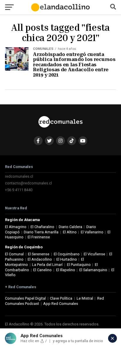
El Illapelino (65, 270)
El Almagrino (15, 227)
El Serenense (38, 254)
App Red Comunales (60, 303)
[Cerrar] (112, 338)
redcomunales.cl (19, 176)
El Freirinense (39, 237)
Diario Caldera (70, 227)
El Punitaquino (79, 264)
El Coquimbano (67, 254)
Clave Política (61, 298)
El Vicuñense (94, 254)
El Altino (70, 232)
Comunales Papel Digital (25, 298)
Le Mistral (85, 298)
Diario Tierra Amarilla (41, 232)
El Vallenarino (92, 232)
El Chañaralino (42, 227)
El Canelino (42, 270)
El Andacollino (40, 259)
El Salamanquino (93, 270)
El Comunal (14, 254)
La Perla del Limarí (47, 264)
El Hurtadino (66, 259)
